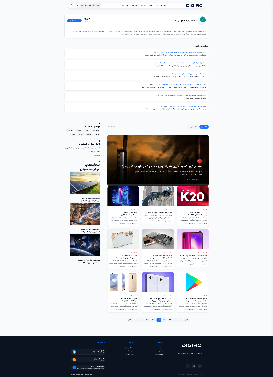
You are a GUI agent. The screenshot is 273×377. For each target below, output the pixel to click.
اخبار (157, 5)
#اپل (86, 130)
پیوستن (97, 155)
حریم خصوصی (88, 374)
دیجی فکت (134, 5)
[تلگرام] (199, 366)
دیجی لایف (143, 5)
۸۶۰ (164, 320)
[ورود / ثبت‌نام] (77, 5)
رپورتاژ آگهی (124, 5)
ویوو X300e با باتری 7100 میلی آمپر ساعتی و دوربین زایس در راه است (180, 52)
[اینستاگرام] (193, 366)
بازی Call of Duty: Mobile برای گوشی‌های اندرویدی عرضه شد (182, 95)
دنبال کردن (73, 21)
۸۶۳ (147, 320)
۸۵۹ (170, 320)
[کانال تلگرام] (86, 5)
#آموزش (88, 134)
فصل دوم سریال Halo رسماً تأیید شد (189, 74)
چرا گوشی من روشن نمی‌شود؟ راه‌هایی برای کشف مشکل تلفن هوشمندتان (178, 85)
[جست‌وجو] (98, 5)
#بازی (80, 134)
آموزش (151, 5)
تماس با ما (131, 351)
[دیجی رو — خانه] (194, 6)
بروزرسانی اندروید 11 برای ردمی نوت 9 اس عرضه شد (184, 106)
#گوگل (97, 134)
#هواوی (78, 130)
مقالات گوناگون (159, 354)
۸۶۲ (153, 320)
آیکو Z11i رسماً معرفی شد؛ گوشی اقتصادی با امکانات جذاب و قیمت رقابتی (178, 63)
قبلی (186, 320)
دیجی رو (163, 5)
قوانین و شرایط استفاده (77, 374)
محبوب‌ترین (193, 127)
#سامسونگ (95, 130)
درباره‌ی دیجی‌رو (130, 354)
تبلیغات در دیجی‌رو (129, 348)
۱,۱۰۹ (136, 320)
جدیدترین (204, 127)
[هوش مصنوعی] (94, 5)
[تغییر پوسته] (82, 5)
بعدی (129, 320)
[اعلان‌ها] (90, 5)
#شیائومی (70, 130)
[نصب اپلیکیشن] (187, 366)
